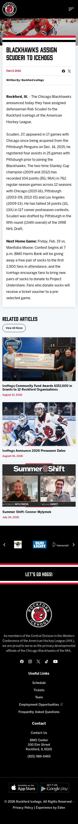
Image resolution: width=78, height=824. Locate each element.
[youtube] (55, 661)
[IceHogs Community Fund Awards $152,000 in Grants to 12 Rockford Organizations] (39, 359)
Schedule (39, 683)
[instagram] (30, 661)
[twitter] (38, 661)
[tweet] (69, 71)
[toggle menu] (71, 9)
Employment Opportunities (39, 705)
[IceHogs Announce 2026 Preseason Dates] (39, 424)
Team (39, 697)
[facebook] (21, 661)
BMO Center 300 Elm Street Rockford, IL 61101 (39, 745)
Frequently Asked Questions (38, 712)
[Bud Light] (40, 544)
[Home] (9, 9)
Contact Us (39, 733)
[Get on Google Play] (54, 788)
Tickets (39, 690)
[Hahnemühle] (61, 544)
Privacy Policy (23, 808)
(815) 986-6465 (39, 756)
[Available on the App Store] (23, 788)
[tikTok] (46, 661)
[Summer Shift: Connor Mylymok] (39, 485)
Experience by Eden (50, 808)
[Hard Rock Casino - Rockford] (18, 544)
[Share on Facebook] (63, 71)
